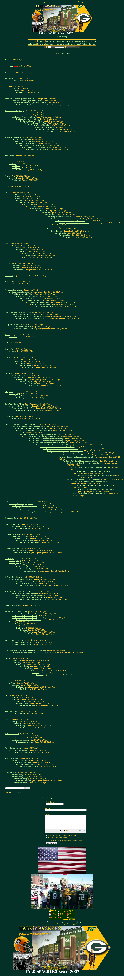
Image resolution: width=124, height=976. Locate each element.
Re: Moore (12, 164)
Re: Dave (19, 628)
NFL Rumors (59, 44)
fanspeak (77, 41)
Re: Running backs (15, 80)
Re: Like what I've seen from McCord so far (24, 314)
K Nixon (8, 282)
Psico (6, 695)
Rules (7, 60)
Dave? (11, 622)
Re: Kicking (13, 660)
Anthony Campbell (11, 711)
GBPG (35, 44)
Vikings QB (9, 392)
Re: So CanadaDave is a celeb (19, 579)
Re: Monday (13, 722)
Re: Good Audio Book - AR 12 (20, 406)
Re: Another (13, 337)
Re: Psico (12, 697)
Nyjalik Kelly (9, 276)
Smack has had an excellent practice (17, 591)
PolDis (84, 44)
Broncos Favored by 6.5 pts (14, 111)
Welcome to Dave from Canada (16, 612)
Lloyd (7, 86)
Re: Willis (12, 245)
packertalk (49, 44)
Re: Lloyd (12, 88)
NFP (89, 44)
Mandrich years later (12, 549)
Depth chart (9, 416)
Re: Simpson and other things (19, 292)
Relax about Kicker (11, 518)
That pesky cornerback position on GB (60, 217)
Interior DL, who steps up (14, 137)
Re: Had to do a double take (18, 750)
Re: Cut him (13, 194)
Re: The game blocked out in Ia (20, 327)
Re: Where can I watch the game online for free (25, 101)
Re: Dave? (16, 624)
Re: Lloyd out (13, 359)
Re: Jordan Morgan (19, 701)
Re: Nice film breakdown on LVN (20, 642)
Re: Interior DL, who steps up (19, 139)
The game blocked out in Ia (15, 325)
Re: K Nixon (13, 284)
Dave (14, 626)
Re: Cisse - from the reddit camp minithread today (26, 426)
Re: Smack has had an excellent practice (23, 593)
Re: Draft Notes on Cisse (17, 526)
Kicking (7, 658)
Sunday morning (11, 772)
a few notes (9, 66)
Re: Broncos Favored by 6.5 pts (20, 113)
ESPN (89, 41)
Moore (7, 162)
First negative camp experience (16, 502)
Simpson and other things (14, 290)
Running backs (10, 78)
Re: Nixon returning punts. (18, 760)
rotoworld (41, 44)
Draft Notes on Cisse (12, 524)
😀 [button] (67, 831)
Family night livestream (13, 606)
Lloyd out (8, 357)
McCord (8, 72)
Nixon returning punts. (13, 758)
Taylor (7, 343)
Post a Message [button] (62, 37)
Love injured (9, 263)
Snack (7, 349)
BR (94, 44)
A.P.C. (35, 41)
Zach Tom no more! (12, 734)
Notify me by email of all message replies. (62, 835)
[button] (61, 831)
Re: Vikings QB (14, 394)
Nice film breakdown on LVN (15, 640)
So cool (7, 176)
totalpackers (69, 41)
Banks (7, 186)
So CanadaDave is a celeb (14, 577)
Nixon (22, 432)
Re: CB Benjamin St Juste (18, 536)
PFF (30, 41)
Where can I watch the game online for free (20, 99)
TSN (94, 41)
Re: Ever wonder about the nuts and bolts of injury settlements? (31, 652)
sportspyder (50, 41)
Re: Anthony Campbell (17, 713)
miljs (30, 44)
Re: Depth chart (14, 418)
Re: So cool (13, 178)
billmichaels (69, 44)
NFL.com (41, 41)
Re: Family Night (15, 561)
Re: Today (12, 683)
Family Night (9, 559)
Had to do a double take (13, 748)
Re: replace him (37, 209)
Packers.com (59, 41)
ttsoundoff (77, 44)
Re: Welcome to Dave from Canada (21, 614)
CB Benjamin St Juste (12, 534)
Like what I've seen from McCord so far (19, 312)
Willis (7, 243)
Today (7, 681)
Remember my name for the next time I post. (63, 837)
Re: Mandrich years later (17, 551)
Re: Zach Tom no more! (17, 736)
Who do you (9, 373)
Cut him (7, 192)
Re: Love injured (14, 266)
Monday (7, 720)
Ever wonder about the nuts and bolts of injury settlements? (26, 650)
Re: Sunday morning (16, 775)
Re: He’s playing (26, 365)
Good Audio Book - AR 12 (14, 404)
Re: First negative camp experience (21, 504)
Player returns (9, 156)
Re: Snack (12, 351)
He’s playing (21, 363)
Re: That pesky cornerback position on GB (66, 219)
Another (7, 335)
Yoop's (84, 41)
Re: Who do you (15, 375)
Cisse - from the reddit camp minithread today (21, 424)
